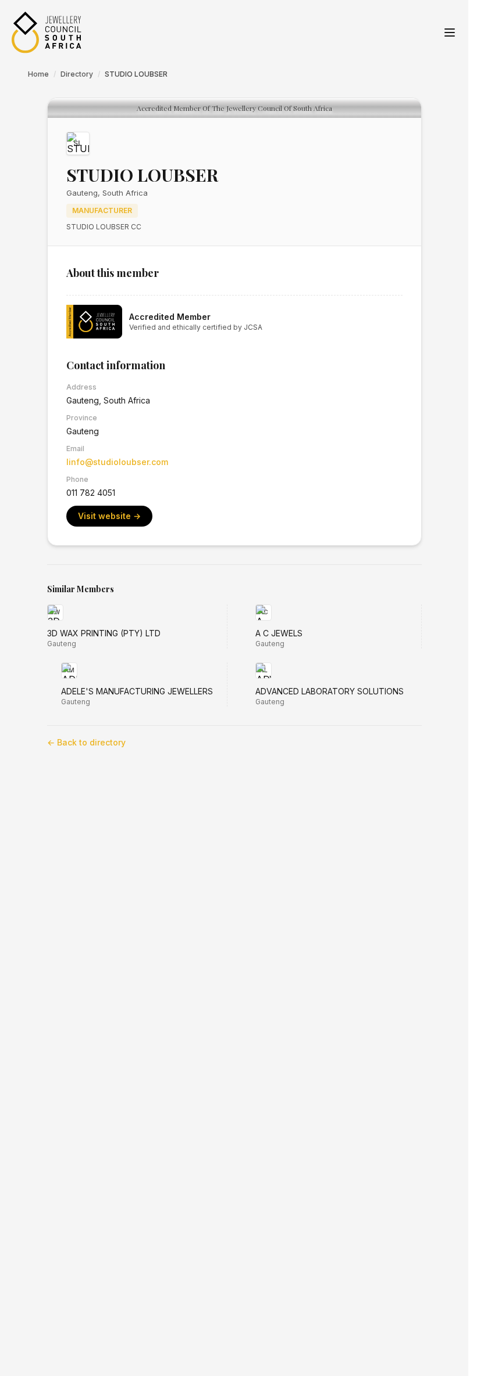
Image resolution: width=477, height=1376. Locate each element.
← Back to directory (86, 742)
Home (38, 74)
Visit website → (109, 516)
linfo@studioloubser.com (117, 462)
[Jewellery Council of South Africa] (46, 32)
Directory (76, 74)
